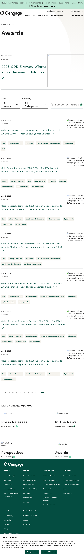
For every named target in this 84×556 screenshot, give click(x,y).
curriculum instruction (32, 264)
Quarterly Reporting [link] (50, 480)
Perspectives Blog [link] (29, 489)
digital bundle (68, 219)
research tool (7, 224)
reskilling (62, 181)
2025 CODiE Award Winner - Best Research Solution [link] (23, 69)
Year (3, 98)
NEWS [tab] (41, 15)
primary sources (54, 219)
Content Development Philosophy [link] (12, 494)
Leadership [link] (8, 484)
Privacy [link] (6, 524)
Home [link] (3, 24)
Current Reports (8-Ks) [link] (51, 484)
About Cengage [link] (9, 476)
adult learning (39, 181)
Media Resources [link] (29, 480)
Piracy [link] (6, 529)
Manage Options (32, 552)
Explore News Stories (64, 426)
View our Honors (61, 457)
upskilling (52, 181)
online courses (37, 186)
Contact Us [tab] (75, 11)
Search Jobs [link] (67, 493)
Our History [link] (8, 480)
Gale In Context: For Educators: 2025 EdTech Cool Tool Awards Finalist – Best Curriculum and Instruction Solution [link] (32, 245)
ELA (3, 149)
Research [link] (26, 493)
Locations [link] (27, 524)
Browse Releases (8, 426)
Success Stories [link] (10, 489)
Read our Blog (7, 457)
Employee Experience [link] (71, 480)
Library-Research (15, 143)
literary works (24, 302)
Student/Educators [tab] (55, 11)
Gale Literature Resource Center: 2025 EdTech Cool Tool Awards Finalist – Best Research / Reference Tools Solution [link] (33, 323)
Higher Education (8, 302)
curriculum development (11, 264)
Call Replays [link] (47, 493)
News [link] (11, 24)
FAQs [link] (64, 489)
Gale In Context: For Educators (48, 143)
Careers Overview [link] (69, 476)
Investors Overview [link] (50, 476)
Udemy (4, 181)
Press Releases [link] (28, 484)
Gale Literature (31, 296)
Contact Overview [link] (30, 516)
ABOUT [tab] (28, 15)
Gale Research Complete (35, 219)
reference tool (20, 224)
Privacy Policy (19, 547)
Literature (72, 296)
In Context (29, 143)
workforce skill (7, 186)
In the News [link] (27, 497)
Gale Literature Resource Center (52, 296)
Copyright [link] (7, 520)
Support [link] (26, 520)
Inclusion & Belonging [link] (71, 484)
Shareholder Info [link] (49, 505)
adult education (23, 186)
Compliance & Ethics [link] (11, 533)
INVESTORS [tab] (57, 15)
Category (26, 98)
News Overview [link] (29, 476)
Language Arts (69, 143)
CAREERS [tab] (75, 15)
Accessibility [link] (8, 516)
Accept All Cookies (49, 552)
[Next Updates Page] (42, 392)
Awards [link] (26, 502)
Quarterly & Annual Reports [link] (50, 499)
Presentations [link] (48, 489)
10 (36, 392)
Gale (3, 143)
